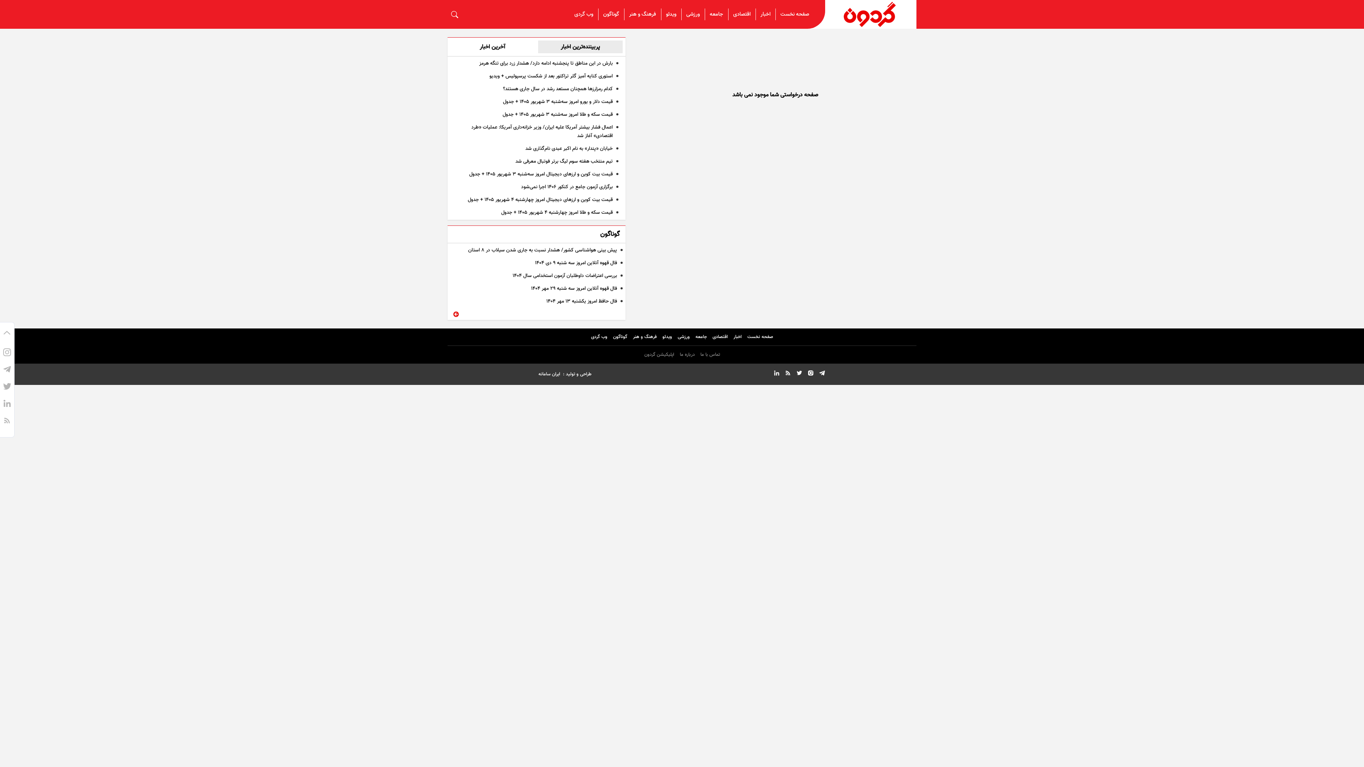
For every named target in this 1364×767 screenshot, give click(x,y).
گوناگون (611, 14)
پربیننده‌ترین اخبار (580, 47)
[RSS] (7, 421)
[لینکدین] (7, 404)
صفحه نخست (794, 14)
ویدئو (671, 14)
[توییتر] (7, 387)
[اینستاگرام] (7, 353)
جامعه (716, 14)
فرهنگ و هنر (642, 14)
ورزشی (693, 14)
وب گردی (583, 14)
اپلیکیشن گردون (659, 354)
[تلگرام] (7, 370)
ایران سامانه (549, 374)
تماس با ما (710, 354)
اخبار (765, 14)
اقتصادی (742, 14)
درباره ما (687, 354)
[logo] (871, 14)
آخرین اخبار (492, 47)
